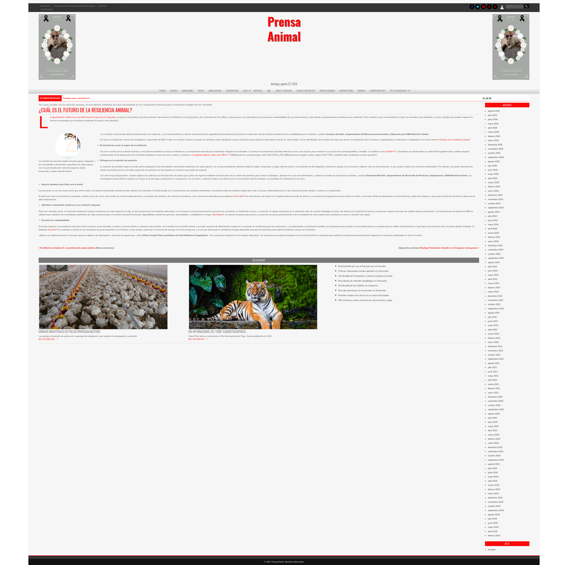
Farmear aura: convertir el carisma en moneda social (89, 98)
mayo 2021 (493, 376)
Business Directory (377, 90)
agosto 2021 (494, 363)
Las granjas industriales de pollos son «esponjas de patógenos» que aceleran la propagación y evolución (88, 336)
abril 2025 (492, 178)
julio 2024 (492, 216)
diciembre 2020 (495, 397)
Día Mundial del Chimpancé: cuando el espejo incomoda (365, 276)
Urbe (269, 90)
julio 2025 (492, 165)
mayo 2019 (493, 476)
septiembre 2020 (496, 409)
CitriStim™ (390, 151)
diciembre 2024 (495, 195)
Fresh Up (237, 196)
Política (201, 90)
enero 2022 (493, 342)
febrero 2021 (494, 388)
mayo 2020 (493, 426)
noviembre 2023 (495, 249)
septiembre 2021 (496, 359)
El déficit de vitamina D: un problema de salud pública (67, 248)
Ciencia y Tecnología (283, 90)
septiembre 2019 (496, 460)
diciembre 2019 (495, 447)
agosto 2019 (494, 464)
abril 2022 (492, 329)
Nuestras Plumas (346, 90)
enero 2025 (493, 191)
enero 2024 (493, 241)
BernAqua (217, 214)
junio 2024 (493, 220)
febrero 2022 (494, 338)
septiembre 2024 (496, 207)
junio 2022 (493, 321)
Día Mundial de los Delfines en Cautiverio (358, 285)
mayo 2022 (493, 325)
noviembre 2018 (495, 502)
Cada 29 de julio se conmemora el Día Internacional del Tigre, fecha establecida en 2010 (230, 336)
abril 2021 (492, 380)
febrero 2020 (494, 439)
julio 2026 (492, 115)
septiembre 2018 (496, 510)
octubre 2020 (494, 405)
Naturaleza (258, 90)
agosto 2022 (494, 313)
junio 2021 (493, 371)
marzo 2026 (493, 132)
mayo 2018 (493, 527)
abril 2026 (492, 128)
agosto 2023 (494, 262)
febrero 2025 (494, 186)
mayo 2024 (493, 224)
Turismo (162, 90)
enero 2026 (493, 140)
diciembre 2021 (495, 346)
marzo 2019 (493, 485)
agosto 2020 (494, 413)
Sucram (51, 229)
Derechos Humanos (327, 90)
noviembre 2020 (495, 401)
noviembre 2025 (495, 149)
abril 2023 (492, 279)
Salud (245, 90)
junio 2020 (493, 422)
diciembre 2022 (495, 296)
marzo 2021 (493, 384)
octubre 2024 (494, 203)
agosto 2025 (494, 161)
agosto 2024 (494, 212)
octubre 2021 (494, 355)
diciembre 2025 (495, 144)
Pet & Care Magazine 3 (398, 90)
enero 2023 (493, 291)
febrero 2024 (494, 237)
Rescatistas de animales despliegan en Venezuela (362, 281)
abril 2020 (492, 430)
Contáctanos (46, 9)
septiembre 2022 (496, 308)
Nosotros (45, 6)
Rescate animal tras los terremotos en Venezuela (362, 290)
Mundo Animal (187, 90)
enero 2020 (493, 443)
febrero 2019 (494, 489)
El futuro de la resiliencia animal (454, 139)
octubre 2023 (494, 254)
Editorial (173, 90)
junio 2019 (493, 472)
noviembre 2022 (495, 300)
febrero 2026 (494, 136)
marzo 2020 (493, 435)
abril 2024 (492, 228)
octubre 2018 (494, 506)
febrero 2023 (494, 287)
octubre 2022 (494, 304)
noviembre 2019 (495, 451)
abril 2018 (492, 531)
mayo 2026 (493, 123)
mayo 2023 (493, 275)
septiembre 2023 (496, 258)
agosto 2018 (494, 514)
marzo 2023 (493, 283)
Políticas (102, 6)
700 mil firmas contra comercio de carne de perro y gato (365, 300)
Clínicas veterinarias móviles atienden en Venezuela (363, 271)
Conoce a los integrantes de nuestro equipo (74, 6)
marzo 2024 (493, 233)
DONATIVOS (361, 90)
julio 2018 (492, 518)
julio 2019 (492, 468)
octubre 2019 (494, 455)
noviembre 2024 (495, 199)
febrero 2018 (494, 535)
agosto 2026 (494, 111)
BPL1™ (225, 155)
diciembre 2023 (495, 245)
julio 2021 (492, 367)
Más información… (47, 339)
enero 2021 (493, 392)
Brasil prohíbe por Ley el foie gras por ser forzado (362, 266)
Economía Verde (232, 90)
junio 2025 (493, 170)
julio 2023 (492, 266)
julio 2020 (492, 418)
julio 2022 (492, 317)
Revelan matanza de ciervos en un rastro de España (363, 295)
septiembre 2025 (496, 157)
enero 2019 (493, 493)
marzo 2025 (493, 182)
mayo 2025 (493, 174)
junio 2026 (493, 119)
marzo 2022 (493, 334)
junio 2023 (493, 270)
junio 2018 (493, 523)
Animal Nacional (215, 90)
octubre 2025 (494, 153)
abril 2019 (492, 481)
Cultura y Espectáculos (305, 90)
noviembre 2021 (495, 350)
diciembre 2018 (495, 497)
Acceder (492, 549)
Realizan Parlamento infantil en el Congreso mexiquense (448, 248)
